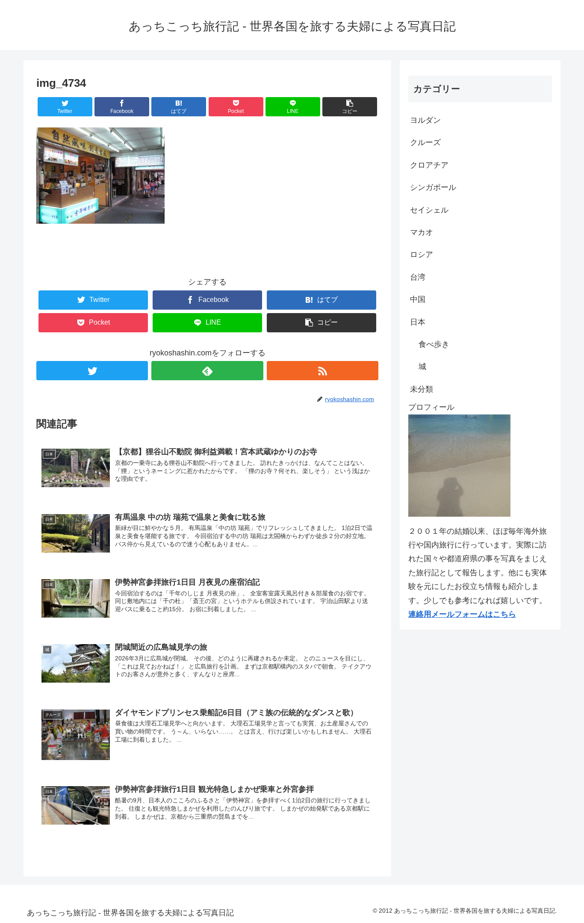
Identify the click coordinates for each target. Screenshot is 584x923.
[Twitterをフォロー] (92, 370)
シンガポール (433, 187)
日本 (417, 322)
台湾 (417, 277)
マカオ (421, 232)
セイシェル (429, 210)
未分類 (421, 389)
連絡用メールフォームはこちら (462, 614)
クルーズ (425, 142)
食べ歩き (434, 344)
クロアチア (429, 165)
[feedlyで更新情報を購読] (207, 370)
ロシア (421, 254)
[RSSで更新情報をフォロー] (322, 370)
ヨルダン (425, 120)
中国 (417, 299)
